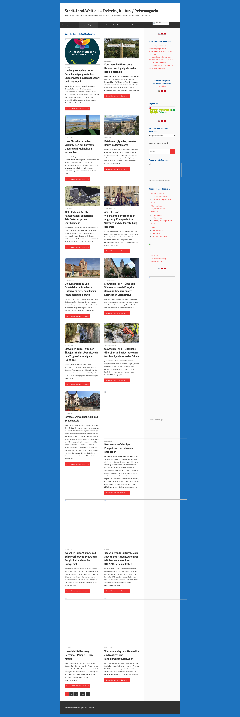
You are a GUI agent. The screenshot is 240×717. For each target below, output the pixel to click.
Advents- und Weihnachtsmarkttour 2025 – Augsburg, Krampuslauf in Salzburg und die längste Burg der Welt (120, 219)
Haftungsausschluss (157, 261)
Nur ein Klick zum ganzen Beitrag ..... (77, 108)
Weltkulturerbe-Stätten (160, 236)
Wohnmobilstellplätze (160, 197)
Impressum (154, 256)
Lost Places (156, 233)
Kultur (153, 227)
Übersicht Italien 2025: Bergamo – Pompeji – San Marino (79, 655)
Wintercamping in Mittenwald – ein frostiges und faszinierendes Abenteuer (121, 655)
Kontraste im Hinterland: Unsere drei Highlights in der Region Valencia (120, 68)
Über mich (103, 25)
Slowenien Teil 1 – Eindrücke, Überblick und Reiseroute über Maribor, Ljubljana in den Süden (121, 352)
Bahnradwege (157, 218)
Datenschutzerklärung (158, 259)
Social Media (130, 25)
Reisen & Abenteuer (69, 25)
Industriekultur (157, 231)
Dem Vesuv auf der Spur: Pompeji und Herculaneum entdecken (119, 448)
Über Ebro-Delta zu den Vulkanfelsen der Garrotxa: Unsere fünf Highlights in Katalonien (161, 65)
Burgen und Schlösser (158, 209)
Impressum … (144, 25)
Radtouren (154, 211)
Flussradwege (157, 215)
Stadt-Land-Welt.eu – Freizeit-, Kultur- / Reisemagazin (111, 10)
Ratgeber (116, 25)
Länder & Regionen (88, 25)
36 (83, 694)
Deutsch (158, 22)
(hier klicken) (162, 83)
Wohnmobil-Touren (157, 193)
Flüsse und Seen (156, 206)
